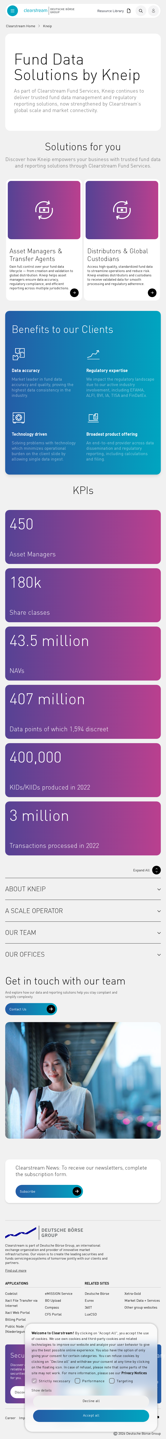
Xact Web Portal (17, 1312)
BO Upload (53, 1300)
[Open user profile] (153, 10)
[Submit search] (141, 11)
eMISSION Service (58, 1293)
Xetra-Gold (132, 1293)
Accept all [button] (91, 1415)
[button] (74, 292)
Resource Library (111, 11)
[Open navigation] (15, 10)
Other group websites (140, 1307)
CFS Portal (53, 1314)
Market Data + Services (142, 1300)
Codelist (11, 1293)
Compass (52, 1307)
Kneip (47, 26)
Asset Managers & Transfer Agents (36, 255)
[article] (46, 372)
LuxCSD (91, 1314)
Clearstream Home (20, 26)
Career (10, 1418)
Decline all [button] (91, 1401)
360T (88, 1307)
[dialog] (91, 1377)
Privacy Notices (134, 1373)
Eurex (89, 1300)
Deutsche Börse (97, 1293)
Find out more (15, 1270)
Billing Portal (15, 1319)
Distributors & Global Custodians (117, 255)
